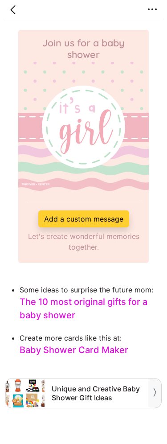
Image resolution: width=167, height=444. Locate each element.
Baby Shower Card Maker (74, 350)
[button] (12, 9)
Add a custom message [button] (83, 218)
